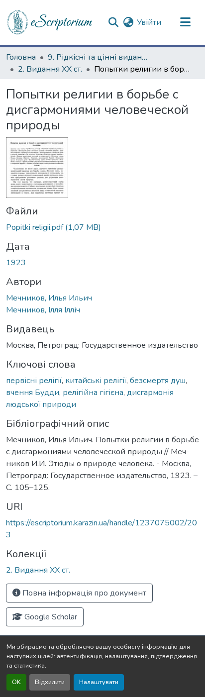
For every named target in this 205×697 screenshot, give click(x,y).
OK (16, 682)
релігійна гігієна (93, 392)
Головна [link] (21, 57)
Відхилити (50, 682)
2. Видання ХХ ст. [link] (50, 69)
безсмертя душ (158, 380)
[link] (102, 227)
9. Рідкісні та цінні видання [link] (97, 57)
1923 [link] (16, 262)
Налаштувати (98, 682)
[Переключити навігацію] (185, 22)
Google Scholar (49, 616)
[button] (50, 22)
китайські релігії (95, 380)
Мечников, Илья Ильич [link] (49, 298)
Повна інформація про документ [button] (83, 593)
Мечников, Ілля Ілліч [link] (43, 309)
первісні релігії (34, 380)
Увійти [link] (149, 22)
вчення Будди (32, 392)
